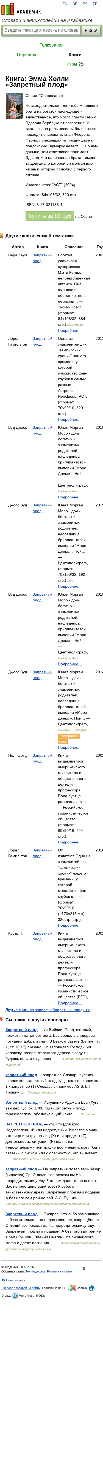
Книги (75, 54)
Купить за (50, 216)
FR (95, 4)
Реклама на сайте (59, 1271)
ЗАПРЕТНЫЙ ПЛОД (24, 1124)
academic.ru (21, 9)
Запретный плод (21, 1029)
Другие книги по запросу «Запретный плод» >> (47, 1010)
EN (64, 4)
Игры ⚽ (75, 64)
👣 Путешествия (13, 1280)
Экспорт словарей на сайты (20, 1288)
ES (85, 4)
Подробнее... (70, 330)
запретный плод (21, 1075)
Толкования (52, 45)
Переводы (27, 54)
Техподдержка (35, 1271)
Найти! (91, 30)
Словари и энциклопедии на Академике (47, 20)
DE (75, 4)
